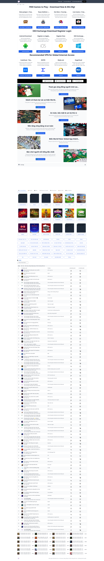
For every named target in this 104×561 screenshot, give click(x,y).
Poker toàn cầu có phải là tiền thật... (30, 402)
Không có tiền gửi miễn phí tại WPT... (30, 433)
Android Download (25, 36)
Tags (20, 4)
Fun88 (25, 468)
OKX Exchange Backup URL (78, 36)
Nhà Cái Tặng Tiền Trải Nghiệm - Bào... (31, 371)
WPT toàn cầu (26, 271)
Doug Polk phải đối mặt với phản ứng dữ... (31, 480)
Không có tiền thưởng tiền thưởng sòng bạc (32, 527)
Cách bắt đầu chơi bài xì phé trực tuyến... (31, 424)
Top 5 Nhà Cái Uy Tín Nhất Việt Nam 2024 (31, 294)
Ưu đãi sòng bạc (22, 246)
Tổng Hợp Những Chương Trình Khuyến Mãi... (32, 415)
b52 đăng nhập (58, 257)
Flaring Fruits (23, 219)
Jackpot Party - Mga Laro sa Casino (70, 234)
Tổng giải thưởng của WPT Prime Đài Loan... (32, 375)
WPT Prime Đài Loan (27, 376)
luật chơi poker (26, 302)
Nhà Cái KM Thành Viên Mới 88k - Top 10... (31, 285)
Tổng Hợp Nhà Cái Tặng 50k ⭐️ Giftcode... (31, 418)
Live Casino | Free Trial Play (78, 12)
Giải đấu (34, 250)
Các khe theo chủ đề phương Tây (30, 311)
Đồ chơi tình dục (27, 332)
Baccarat (34, 234)
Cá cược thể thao (57, 242)
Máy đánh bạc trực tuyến (70, 242)
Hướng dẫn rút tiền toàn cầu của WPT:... (31, 523)
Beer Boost (58, 204)
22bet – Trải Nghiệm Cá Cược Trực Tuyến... (31, 504)
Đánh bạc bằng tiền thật (82, 253)
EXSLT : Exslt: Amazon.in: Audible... (30, 344)
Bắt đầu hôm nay (63, 94)
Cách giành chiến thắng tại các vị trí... (31, 421)
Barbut (22, 234)
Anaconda (34, 219)
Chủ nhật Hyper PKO (27, 453)
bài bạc (25, 366)
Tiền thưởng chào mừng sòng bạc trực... (31, 307)
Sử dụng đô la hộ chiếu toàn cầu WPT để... (31, 409)
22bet (25, 505)
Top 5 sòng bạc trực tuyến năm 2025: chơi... (32, 341)
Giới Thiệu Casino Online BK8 (29, 353)
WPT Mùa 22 (26, 280)
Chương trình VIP (34, 246)
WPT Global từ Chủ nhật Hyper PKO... (30, 452)
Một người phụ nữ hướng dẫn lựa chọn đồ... (32, 331)
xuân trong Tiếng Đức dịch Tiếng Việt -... (31, 412)
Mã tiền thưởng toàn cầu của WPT (30, 370)
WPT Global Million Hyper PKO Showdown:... (32, 350)
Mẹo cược (58, 250)
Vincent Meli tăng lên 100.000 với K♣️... (31, 297)
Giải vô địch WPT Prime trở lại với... (30, 405)
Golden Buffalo (23, 204)
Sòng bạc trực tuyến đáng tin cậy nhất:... (31, 356)
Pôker (81, 239)
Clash (81, 204)
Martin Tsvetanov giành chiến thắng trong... (32, 338)
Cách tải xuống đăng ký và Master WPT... (31, 334)
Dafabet (25, 450)
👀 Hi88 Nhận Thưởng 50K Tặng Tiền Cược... (32, 359)
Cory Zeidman (26, 493)
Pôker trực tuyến (46, 250)
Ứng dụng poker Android (28, 379)
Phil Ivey (25, 323)
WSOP (25, 320)
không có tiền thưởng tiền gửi (29, 292)
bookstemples (69, 219)
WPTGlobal (26, 496)
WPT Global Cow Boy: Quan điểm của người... (32, 310)
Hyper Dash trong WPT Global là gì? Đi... (31, 387)
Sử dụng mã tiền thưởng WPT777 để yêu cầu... (32, 368)
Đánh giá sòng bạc (81, 246)
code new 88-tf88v (27, 430)
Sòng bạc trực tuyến (22, 239)
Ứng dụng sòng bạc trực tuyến (29, 400)
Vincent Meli (26, 299)
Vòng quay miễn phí (23, 253)
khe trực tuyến (26, 422)
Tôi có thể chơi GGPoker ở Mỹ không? (30, 486)
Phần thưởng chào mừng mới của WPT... (31, 470)
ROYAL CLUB (58, 234)
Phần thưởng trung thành (58, 253)
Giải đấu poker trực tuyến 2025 (29, 518)
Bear (70, 204)
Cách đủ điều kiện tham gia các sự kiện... (31, 381)
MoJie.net (61, 60)
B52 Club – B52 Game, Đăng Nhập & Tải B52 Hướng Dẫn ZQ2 (66, 558)
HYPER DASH (26, 388)
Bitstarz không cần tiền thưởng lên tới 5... (31, 291)
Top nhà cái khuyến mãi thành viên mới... (31, 473)
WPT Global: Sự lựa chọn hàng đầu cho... (31, 476)
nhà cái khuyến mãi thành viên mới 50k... (31, 316)
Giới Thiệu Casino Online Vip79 (29, 273)
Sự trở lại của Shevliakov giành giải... (30, 501)
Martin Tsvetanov (27, 339)
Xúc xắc (81, 242)
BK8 (24, 354)
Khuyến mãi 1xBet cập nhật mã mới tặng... (31, 520)
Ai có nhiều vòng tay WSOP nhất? (30, 507)
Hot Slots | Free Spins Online (61, 12)
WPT (25, 407)
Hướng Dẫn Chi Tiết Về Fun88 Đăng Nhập (31, 467)
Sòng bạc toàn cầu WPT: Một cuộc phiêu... (31, 393)
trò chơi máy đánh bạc (77, 1)
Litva (23, 4)
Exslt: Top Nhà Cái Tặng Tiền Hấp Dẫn (31, 384)
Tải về (84, 1)
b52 (22, 257)
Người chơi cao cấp (69, 246)
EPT (24, 456)
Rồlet (69, 239)
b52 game (46, 257)
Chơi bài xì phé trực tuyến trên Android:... (31, 378)
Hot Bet (46, 204)
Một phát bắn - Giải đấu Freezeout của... (31, 328)
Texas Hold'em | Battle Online (43, 12)
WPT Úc (25, 391)
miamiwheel (57, 219)
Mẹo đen (25, 444)
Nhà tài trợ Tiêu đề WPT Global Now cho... (31, 513)
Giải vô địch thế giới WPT (28, 314)
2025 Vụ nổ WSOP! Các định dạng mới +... (31, 510)
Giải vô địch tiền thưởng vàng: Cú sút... (31, 276)
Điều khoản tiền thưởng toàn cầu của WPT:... (32, 270)
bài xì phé (26, 465)
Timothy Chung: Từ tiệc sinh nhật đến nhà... (32, 458)
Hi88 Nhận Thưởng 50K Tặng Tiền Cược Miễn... (32, 288)
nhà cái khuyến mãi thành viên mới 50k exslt (32, 283)
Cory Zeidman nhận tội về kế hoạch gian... (31, 492)
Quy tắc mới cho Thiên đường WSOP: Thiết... (32, 319)
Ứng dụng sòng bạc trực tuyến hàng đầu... (32, 399)
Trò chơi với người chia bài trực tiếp (35, 242)
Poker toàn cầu (26, 403)
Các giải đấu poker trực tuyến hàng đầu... (31, 517)
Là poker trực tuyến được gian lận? (30, 304)
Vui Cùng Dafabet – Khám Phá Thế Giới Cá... (32, 449)
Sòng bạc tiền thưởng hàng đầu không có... (32, 526)
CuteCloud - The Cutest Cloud (25, 60)
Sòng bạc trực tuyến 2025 (28, 342)
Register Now (60, 36)
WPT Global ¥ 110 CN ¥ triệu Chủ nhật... (31, 461)
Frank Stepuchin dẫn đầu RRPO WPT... (31, 464)
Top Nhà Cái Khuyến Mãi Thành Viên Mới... (32, 427)
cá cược (25, 295)
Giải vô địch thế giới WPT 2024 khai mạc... (31, 313)
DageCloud (78, 60)
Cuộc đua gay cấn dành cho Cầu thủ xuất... (32, 279)
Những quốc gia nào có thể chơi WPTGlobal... (32, 495)
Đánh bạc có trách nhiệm (58, 246)
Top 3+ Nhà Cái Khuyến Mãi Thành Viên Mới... (32, 436)
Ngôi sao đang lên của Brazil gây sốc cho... (32, 455)
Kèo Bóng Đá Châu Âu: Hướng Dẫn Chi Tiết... (32, 489)
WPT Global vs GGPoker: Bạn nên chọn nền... (32, 439)
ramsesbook (46, 219)
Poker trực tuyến (27, 305)
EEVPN (43, 60)
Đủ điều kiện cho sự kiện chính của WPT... (31, 396)
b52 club (34, 257)
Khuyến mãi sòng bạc (81, 250)
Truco (34, 204)
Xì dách (57, 239)
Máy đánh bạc (46, 239)
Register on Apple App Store (43, 36)
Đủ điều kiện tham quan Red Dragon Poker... (32, 347)
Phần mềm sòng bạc (46, 253)
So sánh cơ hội (69, 250)
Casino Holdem (46, 234)
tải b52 (69, 257)
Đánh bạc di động (46, 246)
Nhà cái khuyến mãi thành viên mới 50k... (31, 282)
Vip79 (25, 274)
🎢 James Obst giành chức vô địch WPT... (31, 446)
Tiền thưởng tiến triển (47, 242)
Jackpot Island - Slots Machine (82, 234)
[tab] (22, 190)
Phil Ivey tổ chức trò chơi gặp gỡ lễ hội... (31, 322)
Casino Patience (81, 219)
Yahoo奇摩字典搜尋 (27, 498)
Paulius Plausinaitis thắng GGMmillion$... (31, 365)
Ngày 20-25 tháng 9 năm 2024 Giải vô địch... (32, 390)
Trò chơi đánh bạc (34, 239)
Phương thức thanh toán (35, 253)
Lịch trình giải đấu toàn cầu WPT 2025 (31, 483)
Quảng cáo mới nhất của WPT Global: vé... (31, 325)
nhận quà (60, 1)
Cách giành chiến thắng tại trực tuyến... (31, 442)
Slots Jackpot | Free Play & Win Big (25, 12)
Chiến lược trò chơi (23, 250)
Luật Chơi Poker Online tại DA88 (30, 300)
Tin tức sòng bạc (69, 253)
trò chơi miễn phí (67, 1)
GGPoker (25, 487)
